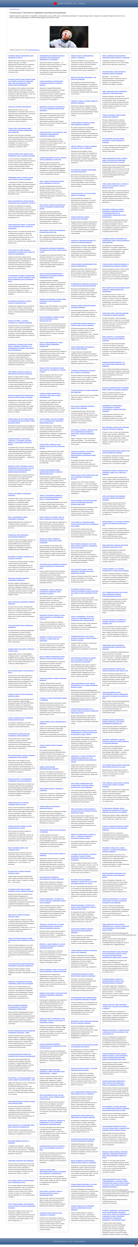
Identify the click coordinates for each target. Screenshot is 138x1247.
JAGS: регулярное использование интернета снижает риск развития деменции (113, 498)
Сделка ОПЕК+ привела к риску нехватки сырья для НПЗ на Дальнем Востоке (52, 446)
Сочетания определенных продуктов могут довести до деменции (83, 371)
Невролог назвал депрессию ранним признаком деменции (83, 306)
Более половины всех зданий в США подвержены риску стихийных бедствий (21, 155)
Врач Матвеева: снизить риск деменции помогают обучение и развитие (115, 428)
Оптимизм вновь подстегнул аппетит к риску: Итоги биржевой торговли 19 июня (52, 1148)
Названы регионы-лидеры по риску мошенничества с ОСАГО (20, 827)
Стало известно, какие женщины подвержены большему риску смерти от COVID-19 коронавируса (21, 252)
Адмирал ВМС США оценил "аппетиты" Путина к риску (21, 650)
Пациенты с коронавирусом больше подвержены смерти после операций (20, 982)
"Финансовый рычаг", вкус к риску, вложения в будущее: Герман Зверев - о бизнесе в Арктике (84, 638)
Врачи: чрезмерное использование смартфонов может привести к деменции (116, 56)
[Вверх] (136, 1245)
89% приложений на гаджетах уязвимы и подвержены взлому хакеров (21, 756)
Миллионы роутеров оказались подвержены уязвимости (18, 579)
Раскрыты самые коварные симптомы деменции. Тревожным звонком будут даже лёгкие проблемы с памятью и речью (115, 1154)
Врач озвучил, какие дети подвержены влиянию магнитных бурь (52, 231)
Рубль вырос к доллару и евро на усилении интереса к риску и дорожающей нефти (51, 1193)
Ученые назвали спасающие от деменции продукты (50, 807)
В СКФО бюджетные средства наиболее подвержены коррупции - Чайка (21, 1031)
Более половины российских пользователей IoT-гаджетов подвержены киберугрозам (17, 1007)
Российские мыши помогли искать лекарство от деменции (51, 1214)
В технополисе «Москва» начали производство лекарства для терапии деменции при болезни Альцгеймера (115, 810)
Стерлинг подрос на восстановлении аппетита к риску (20, 695)
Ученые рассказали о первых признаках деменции (53, 679)
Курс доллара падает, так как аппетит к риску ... (21, 671)
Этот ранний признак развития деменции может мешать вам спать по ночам (116, 766)
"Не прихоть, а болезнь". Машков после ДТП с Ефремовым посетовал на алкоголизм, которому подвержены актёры (84, 432)
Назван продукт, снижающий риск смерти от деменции (82, 56)
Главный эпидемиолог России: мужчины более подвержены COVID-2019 (53, 158)
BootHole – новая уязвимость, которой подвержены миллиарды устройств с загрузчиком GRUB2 (52, 946)
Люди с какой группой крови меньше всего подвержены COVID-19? (52, 182)
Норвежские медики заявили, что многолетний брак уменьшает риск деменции (113, 364)
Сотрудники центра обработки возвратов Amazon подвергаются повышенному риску (53, 566)
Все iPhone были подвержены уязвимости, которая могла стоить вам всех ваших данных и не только (84, 881)
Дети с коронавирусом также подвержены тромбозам (17, 518)
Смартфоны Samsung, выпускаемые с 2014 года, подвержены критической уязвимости (52, 108)
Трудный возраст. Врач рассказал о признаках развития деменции (114, 72)
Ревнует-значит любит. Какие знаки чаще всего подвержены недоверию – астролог (84, 477)
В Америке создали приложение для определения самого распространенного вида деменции (116, 240)
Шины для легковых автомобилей (19, 106)
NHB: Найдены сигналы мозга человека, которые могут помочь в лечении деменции (115, 784)
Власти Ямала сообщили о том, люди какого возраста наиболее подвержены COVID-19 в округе (84, 545)
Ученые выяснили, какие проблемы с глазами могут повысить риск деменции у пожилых (115, 1006)
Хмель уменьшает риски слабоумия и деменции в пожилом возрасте (114, 92)
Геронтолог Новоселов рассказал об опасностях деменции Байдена (83, 241)
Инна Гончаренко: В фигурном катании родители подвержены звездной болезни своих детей (84, 502)
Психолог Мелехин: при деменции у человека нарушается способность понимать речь (114, 621)
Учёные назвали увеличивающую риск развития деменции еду (84, 265)
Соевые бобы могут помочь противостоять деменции (80, 218)
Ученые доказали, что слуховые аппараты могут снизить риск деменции (115, 569)
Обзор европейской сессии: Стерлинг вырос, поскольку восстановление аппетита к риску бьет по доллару (114, 160)
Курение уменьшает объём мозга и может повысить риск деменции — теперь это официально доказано (113, 1083)
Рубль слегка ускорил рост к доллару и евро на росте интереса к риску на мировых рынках (115, 185)
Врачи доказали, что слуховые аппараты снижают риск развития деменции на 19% (116, 523)
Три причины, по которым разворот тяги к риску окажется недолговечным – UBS (21, 1079)
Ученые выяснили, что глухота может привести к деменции (83, 194)
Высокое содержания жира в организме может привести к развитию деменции (115, 388)
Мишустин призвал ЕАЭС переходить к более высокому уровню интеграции (21, 396)
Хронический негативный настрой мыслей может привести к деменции (83, 975)
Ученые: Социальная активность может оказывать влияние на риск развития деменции (115, 828)
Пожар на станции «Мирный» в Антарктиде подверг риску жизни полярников (51, 540)
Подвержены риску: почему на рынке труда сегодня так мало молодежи (20, 178)
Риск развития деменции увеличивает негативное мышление (83, 170)
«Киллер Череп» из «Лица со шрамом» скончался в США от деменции (84, 147)
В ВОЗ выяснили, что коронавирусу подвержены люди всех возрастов (20, 780)
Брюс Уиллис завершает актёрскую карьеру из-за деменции (83, 407)
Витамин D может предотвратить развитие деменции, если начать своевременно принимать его (113, 721)
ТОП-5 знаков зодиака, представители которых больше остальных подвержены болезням (21, 1206)
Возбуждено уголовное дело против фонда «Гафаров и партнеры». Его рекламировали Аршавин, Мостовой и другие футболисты (21, 347)
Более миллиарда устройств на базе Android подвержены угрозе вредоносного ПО (52, 319)
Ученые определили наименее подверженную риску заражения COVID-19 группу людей (53, 1046)
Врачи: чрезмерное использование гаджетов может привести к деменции (83, 1161)
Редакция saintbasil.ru (79, 1241)
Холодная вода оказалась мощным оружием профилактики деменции (83, 1140)
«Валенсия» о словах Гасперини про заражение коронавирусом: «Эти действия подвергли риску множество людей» (83, 759)
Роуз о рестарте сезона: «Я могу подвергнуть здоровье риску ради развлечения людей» (82, 571)
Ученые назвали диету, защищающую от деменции (53, 722)
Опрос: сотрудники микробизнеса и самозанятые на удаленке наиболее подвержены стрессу (52, 275)
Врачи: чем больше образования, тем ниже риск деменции (83, 78)
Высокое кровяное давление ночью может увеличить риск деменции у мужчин (114, 875)
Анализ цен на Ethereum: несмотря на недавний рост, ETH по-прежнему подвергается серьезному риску (52, 1122)
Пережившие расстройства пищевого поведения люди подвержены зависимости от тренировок (52, 57)
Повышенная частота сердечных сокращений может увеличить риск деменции (113, 647)
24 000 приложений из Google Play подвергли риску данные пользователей (21, 1055)
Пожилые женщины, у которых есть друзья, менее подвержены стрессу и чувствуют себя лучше (83, 907)
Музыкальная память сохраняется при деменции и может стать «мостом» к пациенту (115, 472)
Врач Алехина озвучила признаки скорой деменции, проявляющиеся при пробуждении (116, 289)
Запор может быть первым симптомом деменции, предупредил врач (115, 546)
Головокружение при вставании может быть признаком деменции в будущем (84, 998)
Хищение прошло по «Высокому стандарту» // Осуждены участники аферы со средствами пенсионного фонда (20, 441)
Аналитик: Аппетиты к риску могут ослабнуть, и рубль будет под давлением (51, 638)
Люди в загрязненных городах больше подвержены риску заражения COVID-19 (21, 202)
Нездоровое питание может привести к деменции (53, 854)
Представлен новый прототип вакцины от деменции (53, 831)
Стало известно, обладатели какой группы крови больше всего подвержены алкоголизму (84, 524)
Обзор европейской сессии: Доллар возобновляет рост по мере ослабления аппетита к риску (84, 685)
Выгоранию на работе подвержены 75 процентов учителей (21, 557)
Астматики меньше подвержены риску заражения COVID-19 (21, 56)
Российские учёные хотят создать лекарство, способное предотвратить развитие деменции (114, 849)
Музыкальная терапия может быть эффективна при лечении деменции (83, 1116)
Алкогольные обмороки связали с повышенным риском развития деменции (82, 930)
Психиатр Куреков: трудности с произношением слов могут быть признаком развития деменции (113, 981)
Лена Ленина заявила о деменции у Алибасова (51, 789)
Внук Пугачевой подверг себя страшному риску (18, 848)
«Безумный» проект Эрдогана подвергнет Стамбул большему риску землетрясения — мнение (52, 1071)
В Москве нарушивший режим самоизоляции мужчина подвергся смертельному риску (51, 472)
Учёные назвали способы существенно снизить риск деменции (84, 951)
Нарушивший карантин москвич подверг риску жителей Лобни (21, 1102)
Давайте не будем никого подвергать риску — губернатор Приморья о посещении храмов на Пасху (83, 836)
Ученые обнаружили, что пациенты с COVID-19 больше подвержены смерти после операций (53, 900)
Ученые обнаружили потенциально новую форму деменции (82, 348)
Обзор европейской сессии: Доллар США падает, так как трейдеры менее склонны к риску (52, 1097)
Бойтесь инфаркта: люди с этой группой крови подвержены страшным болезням (53, 970)
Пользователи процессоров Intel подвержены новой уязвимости (19, 734)
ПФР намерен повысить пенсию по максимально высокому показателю (20, 372)
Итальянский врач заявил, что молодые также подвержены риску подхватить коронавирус (21, 226)
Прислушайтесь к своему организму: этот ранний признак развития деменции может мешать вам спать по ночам (115, 1108)
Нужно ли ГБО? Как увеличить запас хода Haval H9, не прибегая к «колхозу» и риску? (53, 370)
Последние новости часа (60, 1241)
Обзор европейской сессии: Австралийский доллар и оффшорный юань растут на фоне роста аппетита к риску (115, 695)
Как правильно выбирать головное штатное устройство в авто (19, 302)
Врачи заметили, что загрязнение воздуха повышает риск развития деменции (113, 338)
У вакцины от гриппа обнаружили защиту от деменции (53, 699)
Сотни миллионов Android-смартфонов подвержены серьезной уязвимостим (21, 964)
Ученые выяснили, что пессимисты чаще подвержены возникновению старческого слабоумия (53, 134)
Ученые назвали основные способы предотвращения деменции (83, 123)
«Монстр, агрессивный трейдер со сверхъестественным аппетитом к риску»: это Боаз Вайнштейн (51, 497)
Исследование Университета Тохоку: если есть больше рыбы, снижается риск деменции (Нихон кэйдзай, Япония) (115, 1128)
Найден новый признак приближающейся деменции (49, 768)
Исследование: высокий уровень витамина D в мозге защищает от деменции (113, 140)
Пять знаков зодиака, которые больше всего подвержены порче (21, 1181)
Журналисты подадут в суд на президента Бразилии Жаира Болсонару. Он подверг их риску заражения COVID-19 (84, 592)
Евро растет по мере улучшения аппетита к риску (19, 915)
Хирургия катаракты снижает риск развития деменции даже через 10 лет (115, 669)
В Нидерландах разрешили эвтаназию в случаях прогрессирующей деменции (84, 285)
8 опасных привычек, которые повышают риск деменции (84, 391)
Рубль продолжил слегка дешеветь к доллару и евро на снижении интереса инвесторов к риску (84, 811)
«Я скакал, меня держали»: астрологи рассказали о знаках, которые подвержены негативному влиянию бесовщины (83, 857)
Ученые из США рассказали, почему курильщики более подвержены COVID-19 (21, 940)
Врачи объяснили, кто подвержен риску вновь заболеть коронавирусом (21, 1126)
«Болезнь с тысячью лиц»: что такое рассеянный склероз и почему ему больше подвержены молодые (52, 926)
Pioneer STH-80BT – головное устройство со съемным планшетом (20, 321)
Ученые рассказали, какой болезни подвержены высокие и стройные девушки (51, 83)
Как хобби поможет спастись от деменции (18, 1142)
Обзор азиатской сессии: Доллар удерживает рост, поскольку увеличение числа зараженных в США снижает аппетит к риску (115, 927)
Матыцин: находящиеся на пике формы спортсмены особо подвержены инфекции (53, 301)
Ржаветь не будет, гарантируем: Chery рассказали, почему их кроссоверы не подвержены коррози (52, 1020)
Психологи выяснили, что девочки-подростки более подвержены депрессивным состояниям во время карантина (83, 454)
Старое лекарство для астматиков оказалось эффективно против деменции (82, 1208)
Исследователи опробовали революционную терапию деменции (52, 878)
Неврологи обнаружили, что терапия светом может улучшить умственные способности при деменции (114, 900)
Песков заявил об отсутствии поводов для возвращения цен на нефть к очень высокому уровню (21, 421)
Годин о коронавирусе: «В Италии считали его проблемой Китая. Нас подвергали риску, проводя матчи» (82, 618)
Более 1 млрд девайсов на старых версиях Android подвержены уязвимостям (51, 344)
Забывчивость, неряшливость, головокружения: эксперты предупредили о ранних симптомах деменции (114, 408)
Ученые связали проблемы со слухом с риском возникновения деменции (84, 1185)
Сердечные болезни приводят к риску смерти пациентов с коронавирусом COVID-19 (52, 617)
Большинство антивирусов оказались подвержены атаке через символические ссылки (53, 250)
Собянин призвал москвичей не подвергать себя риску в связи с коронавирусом (50, 395)
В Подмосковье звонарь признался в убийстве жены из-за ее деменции (83, 324)
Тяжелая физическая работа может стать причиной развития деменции (116, 451)
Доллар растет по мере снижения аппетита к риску (19, 872)
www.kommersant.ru (34, 50)
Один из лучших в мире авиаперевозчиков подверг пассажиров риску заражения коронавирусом (53, 1171)
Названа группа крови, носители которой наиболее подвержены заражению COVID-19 (53, 995)
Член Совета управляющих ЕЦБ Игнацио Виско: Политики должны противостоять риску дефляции (82, 785)
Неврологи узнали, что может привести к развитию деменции (84, 102)
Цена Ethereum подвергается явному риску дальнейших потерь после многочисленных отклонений (83, 659)
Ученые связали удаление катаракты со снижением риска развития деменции (115, 265)
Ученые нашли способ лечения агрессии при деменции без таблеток (84, 1045)
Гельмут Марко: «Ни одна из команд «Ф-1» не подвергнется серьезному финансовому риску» (52, 421)
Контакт (70, 1241)
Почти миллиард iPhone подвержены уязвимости (20, 626)
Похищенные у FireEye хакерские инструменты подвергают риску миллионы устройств (51, 591)
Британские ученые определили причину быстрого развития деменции (84, 1022)
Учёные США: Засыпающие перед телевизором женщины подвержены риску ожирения (20, 130)
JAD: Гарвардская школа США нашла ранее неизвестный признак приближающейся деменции (115, 594)
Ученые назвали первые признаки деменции (51, 746)
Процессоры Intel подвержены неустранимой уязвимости (18, 536)
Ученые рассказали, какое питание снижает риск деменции (114, 116)
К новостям (81, 3)
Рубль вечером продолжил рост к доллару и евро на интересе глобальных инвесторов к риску (84, 710)
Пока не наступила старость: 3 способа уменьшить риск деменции (84, 1069)
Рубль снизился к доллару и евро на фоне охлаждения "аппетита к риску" (52, 518)
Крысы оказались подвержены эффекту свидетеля (21, 603)
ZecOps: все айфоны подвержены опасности (19, 494)
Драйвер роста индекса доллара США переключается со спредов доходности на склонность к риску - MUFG (84, 732)
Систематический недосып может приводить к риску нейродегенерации (20, 890)
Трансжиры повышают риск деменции (21, 1160)
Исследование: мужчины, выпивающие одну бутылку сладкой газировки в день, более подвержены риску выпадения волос (21, 278)
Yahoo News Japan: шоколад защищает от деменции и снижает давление (115, 314)
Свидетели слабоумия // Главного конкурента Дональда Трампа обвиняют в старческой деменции (115, 741)
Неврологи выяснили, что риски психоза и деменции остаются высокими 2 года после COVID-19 (115, 1032)
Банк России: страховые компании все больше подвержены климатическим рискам (52, 206)
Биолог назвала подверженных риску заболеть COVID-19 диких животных (52, 657)
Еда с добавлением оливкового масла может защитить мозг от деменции (84, 1093)
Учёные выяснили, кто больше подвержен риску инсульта (18, 803)
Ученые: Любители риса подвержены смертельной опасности (20, 718)
